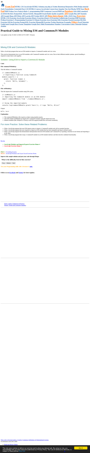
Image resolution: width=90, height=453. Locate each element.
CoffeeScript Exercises (67, 18)
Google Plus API (74, 14)
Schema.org (43, 7)
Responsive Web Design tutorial (76, 7)
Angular (61, 9)
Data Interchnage (56, 16)
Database (69, 11)
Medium (9, 163)
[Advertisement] (21, 39)
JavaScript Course (48, 9)
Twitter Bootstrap (58, 7)
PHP (6, 11)
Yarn (82, 9)
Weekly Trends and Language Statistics (15, 205)
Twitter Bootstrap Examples (61, 22)
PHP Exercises (80, 18)
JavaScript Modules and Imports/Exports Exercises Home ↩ (22, 144)
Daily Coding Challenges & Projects (14, 203)
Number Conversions (62, 24)
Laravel (54, 11)
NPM (78, 9)
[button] (45, 2)
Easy (3, 163)
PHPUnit (61, 11)
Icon (56, 9)
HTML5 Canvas (35, 9)
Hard (13, 163)
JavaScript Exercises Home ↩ (13, 146)
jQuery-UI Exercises (51, 18)
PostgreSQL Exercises (28, 22)
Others (74, 22)
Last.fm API (29, 16)
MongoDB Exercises (43, 22)
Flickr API (21, 16)
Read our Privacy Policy (11, 444)
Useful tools (5, 24)
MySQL (10, 14)
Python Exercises (7, 20)
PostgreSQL (18, 14)
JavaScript (28, 7)
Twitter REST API (41, 16)
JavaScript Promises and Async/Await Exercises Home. (21, 153)
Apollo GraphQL (57, 14)
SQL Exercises (63, 20)
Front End (10, 6)
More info (22, 451)
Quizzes (84, 24)
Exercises (81, 16)
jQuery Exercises (38, 18)
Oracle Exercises (74, 20)
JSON (70, 16)
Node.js (20, 11)
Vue (66, 9)
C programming (34, 11)
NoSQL (31, 14)
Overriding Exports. (11, 152)
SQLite (25, 14)
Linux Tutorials (76, 24)
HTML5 (35, 7)
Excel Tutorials (83, 22)
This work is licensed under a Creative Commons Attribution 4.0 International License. (25, 440)
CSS (22, 7)
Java (16, 11)
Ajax (75, 16)
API (66, 13)
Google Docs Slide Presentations (42, 24)
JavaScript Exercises (24, 18)
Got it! (81, 448)
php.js (50, 7)
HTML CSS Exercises (8, 18)
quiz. (31, 166)
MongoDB (38, 14)
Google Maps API (10, 16)
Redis (49, 14)
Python (11, 11)
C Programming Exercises (22, 20)
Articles (3, 26)
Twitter (20, 172)
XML (66, 16)
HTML (17, 7)
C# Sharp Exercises (39, 20)
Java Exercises (52, 20)
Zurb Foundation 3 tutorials (11, 9)
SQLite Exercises (14, 22)
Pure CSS (25, 9)
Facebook (12, 172)
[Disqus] (45, 280)
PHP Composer (45, 11)
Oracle (44, 14)
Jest (69, 9)
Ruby (26, 11)
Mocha (73, 9)
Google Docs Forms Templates (20, 24)
